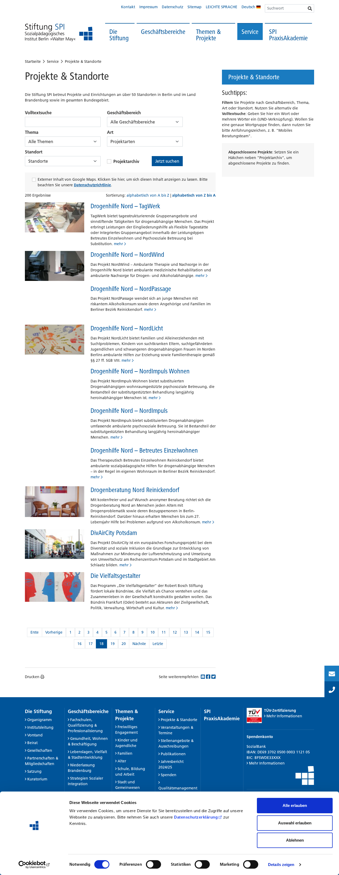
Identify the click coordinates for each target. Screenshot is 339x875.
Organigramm (39, 719)
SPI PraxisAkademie (288, 35)
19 (112, 643)
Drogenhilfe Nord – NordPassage (131, 289)
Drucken (32, 676)
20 (124, 643)
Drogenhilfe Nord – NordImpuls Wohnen (140, 371)
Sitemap (195, 7)
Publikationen (173, 754)
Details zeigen (281, 864)
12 (175, 632)
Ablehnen (295, 840)
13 (186, 632)
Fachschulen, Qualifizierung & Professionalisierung (85, 725)
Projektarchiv (126, 161)
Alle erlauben (295, 805)
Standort (33, 151)
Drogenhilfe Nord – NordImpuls (129, 410)
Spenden (168, 774)
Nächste (139, 643)
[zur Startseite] (58, 32)
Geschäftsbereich (124, 112)
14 (197, 632)
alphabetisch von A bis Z (148, 195)
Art (110, 132)
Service (250, 32)
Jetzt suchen (167, 161)
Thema (31, 132)
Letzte (158, 643)
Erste (34, 632)
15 (208, 632)
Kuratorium (37, 779)
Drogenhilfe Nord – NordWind (127, 254)
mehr (118, 243)
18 (101, 643)
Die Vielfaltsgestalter (115, 576)
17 (90, 643)
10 (152, 632)
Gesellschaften (39, 750)
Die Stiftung (119, 35)
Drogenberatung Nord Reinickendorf (135, 490)
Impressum (148, 7)
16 (79, 643)
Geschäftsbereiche (163, 32)
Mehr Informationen (284, 716)
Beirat (32, 742)
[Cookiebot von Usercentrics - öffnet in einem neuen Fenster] (34, 865)
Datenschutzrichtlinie (92, 185)
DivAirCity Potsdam (114, 533)
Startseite (33, 61)
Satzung (34, 771)
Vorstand (35, 735)
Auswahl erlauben (294, 823)
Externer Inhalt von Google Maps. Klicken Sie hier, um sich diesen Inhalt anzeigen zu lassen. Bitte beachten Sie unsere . (123, 182)
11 (164, 632)
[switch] (153, 864)
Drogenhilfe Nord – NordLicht (127, 328)
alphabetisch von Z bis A (194, 195)
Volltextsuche (38, 112)
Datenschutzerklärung (196, 817)
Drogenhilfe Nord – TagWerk (125, 206)
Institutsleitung (40, 727)
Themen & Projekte (208, 35)
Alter (122, 761)
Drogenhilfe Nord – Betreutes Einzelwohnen (144, 450)
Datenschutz (172, 7)
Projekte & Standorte (83, 61)
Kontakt (128, 7)
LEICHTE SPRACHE (221, 7)
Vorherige (54, 632)
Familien (125, 753)
